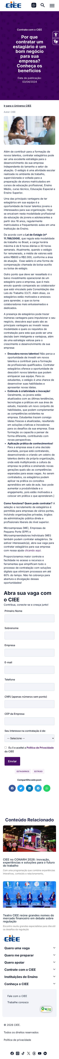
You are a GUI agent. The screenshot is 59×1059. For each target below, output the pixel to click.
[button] (12, 788)
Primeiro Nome (13, 611)
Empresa (10, 645)
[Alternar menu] (52, 5)
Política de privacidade (17, 1039)
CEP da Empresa (14, 714)
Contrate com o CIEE (29, 29)
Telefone (10, 679)
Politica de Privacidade (40, 747)
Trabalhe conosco (18, 1002)
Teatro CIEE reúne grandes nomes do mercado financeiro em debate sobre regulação (28, 918)
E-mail (8, 662)
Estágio (38, 771)
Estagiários (23, 771)
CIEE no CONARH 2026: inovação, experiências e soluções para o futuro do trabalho (29, 862)
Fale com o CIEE (17, 996)
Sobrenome (11, 628)
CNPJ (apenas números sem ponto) (26, 696)
